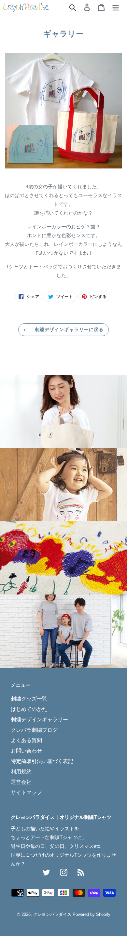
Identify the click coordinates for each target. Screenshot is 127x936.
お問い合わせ (26, 751)
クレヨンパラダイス (52, 914)
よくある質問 (26, 740)
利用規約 (21, 771)
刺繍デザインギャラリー (39, 719)
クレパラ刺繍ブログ (34, 730)
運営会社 (21, 782)
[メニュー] (115, 7)
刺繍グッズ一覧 (29, 699)
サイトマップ (26, 792)
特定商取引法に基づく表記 (42, 761)
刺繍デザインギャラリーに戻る (68, 329)
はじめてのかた (29, 709)
